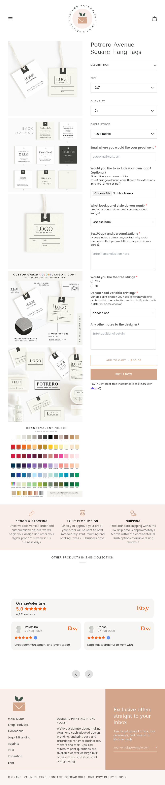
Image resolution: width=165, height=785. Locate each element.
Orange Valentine (24, 777)
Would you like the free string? (113, 277)
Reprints (13, 744)
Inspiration (15, 756)
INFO (11, 750)
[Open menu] (14, 18)
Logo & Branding (19, 737)
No (97, 286)
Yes (97, 281)
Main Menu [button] (16, 719)
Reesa (102, 627)
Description (100, 65)
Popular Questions (79, 777)
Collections (15, 731)
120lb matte (103, 134)
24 (96, 111)
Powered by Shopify (111, 777)
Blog (11, 763)
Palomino (31, 627)
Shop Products (18, 725)
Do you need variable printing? (113, 293)
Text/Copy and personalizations (114, 234)
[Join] (153, 747)
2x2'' (97, 88)
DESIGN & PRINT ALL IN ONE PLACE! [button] (76, 720)
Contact (55, 777)
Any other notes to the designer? (115, 324)
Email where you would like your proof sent (122, 148)
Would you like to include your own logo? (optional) (121, 170)
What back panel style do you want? (118, 206)
